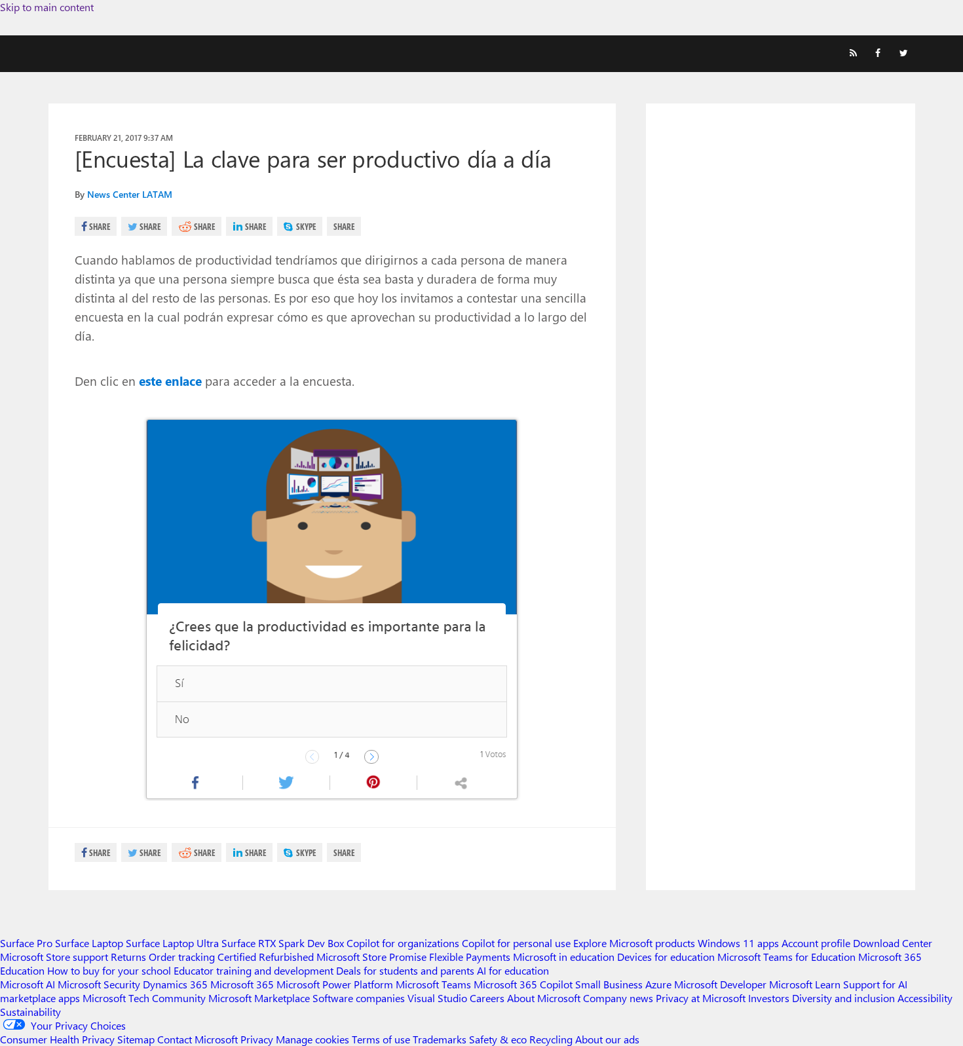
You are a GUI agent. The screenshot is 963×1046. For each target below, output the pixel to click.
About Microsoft (543, 998)
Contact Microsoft (197, 1039)
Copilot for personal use (516, 943)
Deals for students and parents (405, 970)
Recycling (551, 1039)
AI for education (513, 970)
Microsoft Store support (54, 956)
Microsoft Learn (804, 984)
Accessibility (925, 998)
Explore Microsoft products (634, 943)
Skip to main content (47, 7)
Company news (618, 998)
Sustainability (30, 1011)
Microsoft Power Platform (334, 984)
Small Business (609, 984)
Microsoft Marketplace (259, 998)
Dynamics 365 (175, 984)
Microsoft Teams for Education (786, 956)
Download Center (892, 943)
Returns (128, 956)
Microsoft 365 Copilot (523, 984)
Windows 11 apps (738, 943)
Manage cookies (312, 1039)
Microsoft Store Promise (371, 956)
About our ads (607, 1039)
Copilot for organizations (403, 943)
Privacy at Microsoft (701, 998)
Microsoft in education (563, 956)
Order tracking (182, 956)
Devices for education (666, 956)
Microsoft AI (27, 984)
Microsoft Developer (720, 984)
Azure (658, 984)
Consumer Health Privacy (57, 1039)
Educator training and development (253, 970)
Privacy (258, 1039)
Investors (768, 998)
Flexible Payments (469, 956)
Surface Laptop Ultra (172, 943)
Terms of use (381, 1039)
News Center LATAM (129, 194)
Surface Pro (26, 943)
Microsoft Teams (433, 984)
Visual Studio (437, 998)
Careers (487, 998)
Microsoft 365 (242, 984)
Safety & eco (498, 1039)
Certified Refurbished (265, 956)
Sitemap (136, 1039)
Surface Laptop (89, 943)
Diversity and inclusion (843, 998)
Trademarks (439, 1039)
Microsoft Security (99, 984)
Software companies (358, 998)
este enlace (170, 380)
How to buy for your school (109, 970)
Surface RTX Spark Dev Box (282, 943)
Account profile (816, 943)
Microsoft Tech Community (144, 998)
